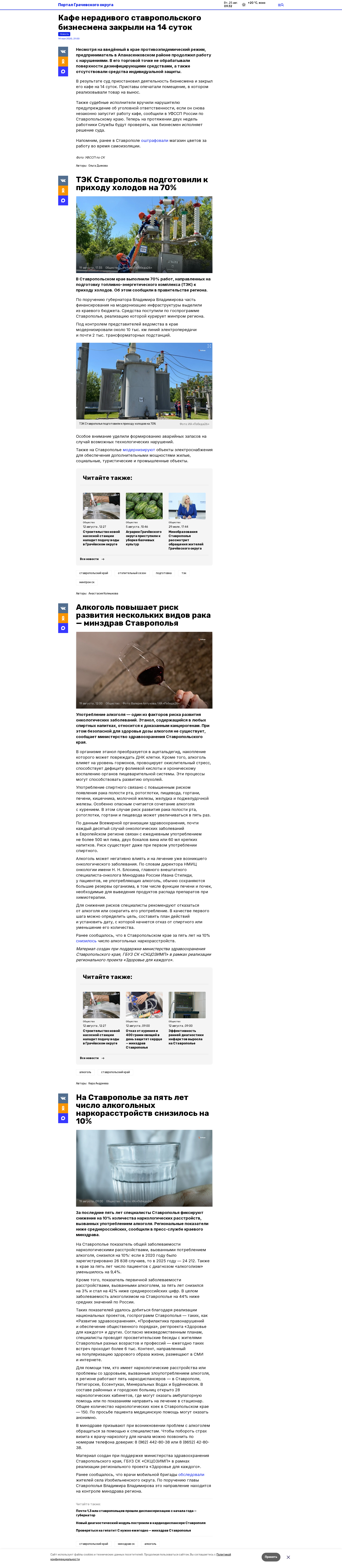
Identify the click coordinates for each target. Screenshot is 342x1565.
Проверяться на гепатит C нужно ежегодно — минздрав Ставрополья (133, 1530)
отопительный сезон (132, 573)
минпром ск (86, 582)
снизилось (86, 941)
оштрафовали (154, 140)
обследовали (191, 1474)
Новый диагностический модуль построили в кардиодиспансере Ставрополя (141, 1523)
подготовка (164, 573)
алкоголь (85, 1072)
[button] (144, 234)
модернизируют (139, 449)
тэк (183, 573)
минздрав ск (126, 1544)
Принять (271, 1557)
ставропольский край (93, 573)
